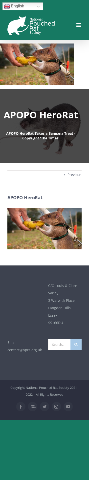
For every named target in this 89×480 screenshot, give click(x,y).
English (17, 6)
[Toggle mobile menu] (79, 25)
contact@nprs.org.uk (24, 350)
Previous (74, 174)
